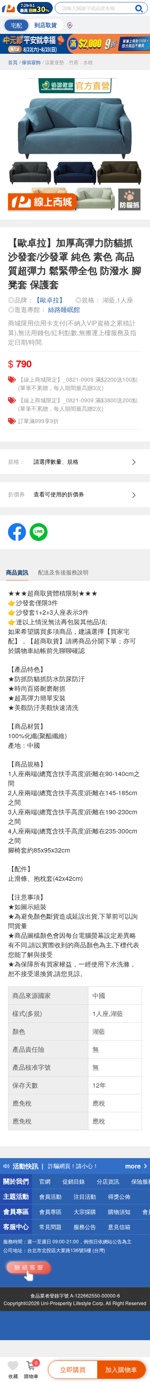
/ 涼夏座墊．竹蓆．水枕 (67, 62)
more (133, 1165)
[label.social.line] (39, 531)
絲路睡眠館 (64, 309)
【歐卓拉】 (50, 299)
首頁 (13, 62)
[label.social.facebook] (17, 531)
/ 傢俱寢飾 (30, 62)
